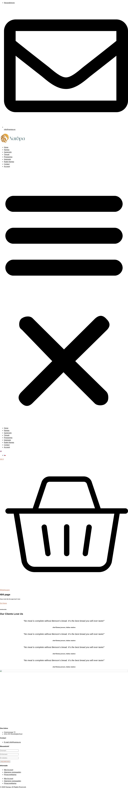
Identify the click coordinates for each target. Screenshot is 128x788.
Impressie (7, 159)
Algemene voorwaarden (12, 772)
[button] (64, 297)
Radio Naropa (9, 162)
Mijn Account (8, 770)
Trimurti (6, 154)
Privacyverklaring (10, 774)
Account (7, 166)
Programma (8, 157)
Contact (7, 164)
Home (6, 147)
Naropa (6, 150)
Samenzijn (8, 152)
